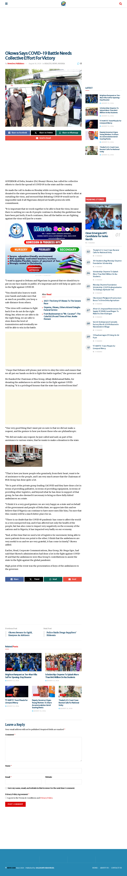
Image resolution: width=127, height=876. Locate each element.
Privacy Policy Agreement (17, 794)
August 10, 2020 (35, 64)
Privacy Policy (46, 798)
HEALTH (48, 64)
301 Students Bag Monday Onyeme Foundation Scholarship (107, 262)
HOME (95, 868)
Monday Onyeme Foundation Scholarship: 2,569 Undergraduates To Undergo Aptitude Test (107, 287)
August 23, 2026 (12, 680)
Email (8, 777)
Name (8, 766)
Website (48, 777)
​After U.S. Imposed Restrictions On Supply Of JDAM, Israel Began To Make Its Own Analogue (107, 311)
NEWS (54, 64)
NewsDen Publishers (16, 64)
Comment (10, 734)
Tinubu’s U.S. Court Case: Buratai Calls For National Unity (69, 702)
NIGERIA (61, 64)
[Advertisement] (63, 28)
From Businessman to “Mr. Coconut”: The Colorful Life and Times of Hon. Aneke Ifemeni (62, 316)
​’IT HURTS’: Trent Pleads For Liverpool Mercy (16, 701)
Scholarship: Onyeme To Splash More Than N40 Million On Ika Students (109, 110)
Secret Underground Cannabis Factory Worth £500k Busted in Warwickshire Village (106, 324)
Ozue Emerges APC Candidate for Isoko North (96, 236)
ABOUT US (104, 868)
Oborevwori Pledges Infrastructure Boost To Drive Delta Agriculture (107, 299)
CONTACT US (116, 868)
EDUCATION (52, 669)
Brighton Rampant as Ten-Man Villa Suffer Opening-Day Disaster (110, 97)
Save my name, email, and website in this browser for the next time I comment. (41, 788)
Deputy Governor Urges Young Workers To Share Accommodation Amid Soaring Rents (42, 704)
